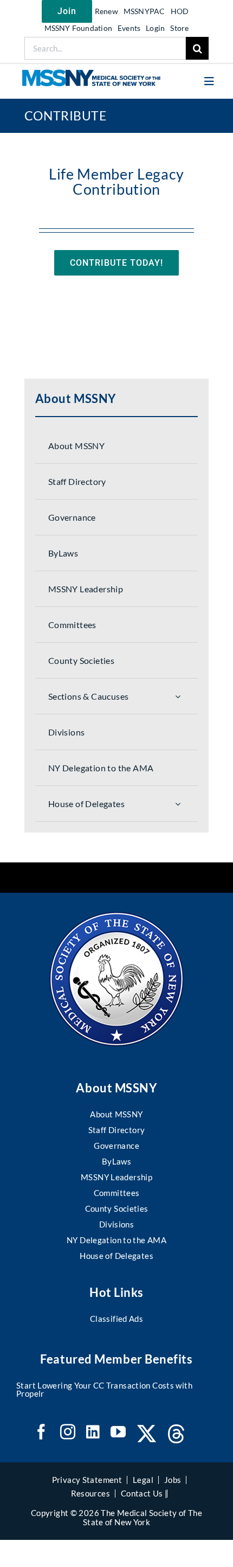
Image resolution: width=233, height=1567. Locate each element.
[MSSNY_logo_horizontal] (91, 74)
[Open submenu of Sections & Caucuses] (178, 696)
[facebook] (41, 1432)
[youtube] (118, 1432)
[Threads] (176, 1433)
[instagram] (67, 1432)
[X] (146, 1433)
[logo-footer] (116, 917)
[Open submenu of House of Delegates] (178, 803)
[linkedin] (93, 1432)
